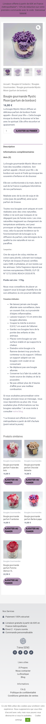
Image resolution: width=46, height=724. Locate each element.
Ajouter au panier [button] (11, 481)
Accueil (6, 84)
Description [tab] (9, 146)
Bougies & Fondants (21, 84)
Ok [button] (28, 720)
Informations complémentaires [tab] (18, 152)
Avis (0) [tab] (7, 157)
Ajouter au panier (26, 131)
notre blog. (17, 411)
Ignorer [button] (23, 13)
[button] (38, 27)
